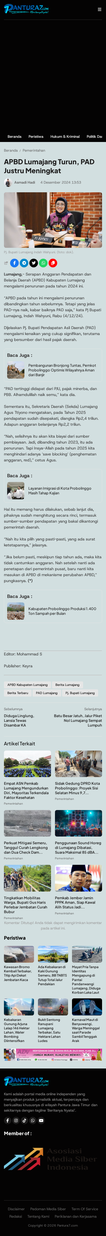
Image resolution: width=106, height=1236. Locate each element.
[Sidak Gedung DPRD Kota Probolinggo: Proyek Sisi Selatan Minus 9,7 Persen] (78, 775)
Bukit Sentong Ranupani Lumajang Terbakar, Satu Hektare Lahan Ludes (49, 1030)
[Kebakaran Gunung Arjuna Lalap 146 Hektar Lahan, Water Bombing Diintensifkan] (19, 1014)
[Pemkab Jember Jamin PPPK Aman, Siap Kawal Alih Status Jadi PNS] (78, 890)
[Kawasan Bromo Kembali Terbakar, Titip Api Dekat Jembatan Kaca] (19, 961)
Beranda (14, 136)
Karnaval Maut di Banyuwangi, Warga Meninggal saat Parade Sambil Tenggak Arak (86, 1030)
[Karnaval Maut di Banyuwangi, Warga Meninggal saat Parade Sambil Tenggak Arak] (87, 1014)
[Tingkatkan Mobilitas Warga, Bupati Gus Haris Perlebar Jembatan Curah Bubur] (27, 890)
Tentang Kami (38, 1216)
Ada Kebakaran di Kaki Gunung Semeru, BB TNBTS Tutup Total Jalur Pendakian (52, 975)
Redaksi (15, 1216)
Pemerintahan (13, 804)
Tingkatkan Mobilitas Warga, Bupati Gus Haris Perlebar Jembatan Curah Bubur (25, 905)
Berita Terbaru (17, 693)
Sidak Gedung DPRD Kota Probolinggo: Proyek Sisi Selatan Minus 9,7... (77, 788)
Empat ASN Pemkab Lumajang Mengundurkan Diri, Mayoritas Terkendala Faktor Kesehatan (26, 790)
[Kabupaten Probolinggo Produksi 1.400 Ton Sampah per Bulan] (15, 618)
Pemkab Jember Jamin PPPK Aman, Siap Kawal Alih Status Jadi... (75, 902)
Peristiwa (36, 136)
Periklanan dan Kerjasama (76, 1216)
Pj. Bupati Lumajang (80, 693)
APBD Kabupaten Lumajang (27, 685)
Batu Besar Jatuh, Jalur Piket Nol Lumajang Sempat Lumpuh (78, 720)
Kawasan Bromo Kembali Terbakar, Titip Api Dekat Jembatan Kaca (18, 973)
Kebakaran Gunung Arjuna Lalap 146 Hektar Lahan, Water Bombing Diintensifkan (17, 1030)
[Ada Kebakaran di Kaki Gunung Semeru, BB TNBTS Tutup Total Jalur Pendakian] (53, 961)
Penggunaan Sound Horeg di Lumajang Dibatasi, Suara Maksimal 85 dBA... (78, 847)
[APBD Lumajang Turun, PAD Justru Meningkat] (53, 246)
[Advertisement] (53, 75)
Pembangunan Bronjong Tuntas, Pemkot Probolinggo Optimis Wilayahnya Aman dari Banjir (62, 370)
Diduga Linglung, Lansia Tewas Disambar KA (19, 720)
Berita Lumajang (67, 685)
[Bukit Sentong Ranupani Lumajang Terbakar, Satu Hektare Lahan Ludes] (53, 1014)
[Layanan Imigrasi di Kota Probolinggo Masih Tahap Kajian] (15, 498)
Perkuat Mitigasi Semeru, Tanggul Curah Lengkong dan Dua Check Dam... (26, 847)
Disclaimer (16, 1209)
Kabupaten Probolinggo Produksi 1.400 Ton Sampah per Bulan (62, 611)
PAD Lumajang (46, 693)
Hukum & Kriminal (65, 136)
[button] (53, 263)
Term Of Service (84, 1209)
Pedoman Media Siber (48, 1209)
